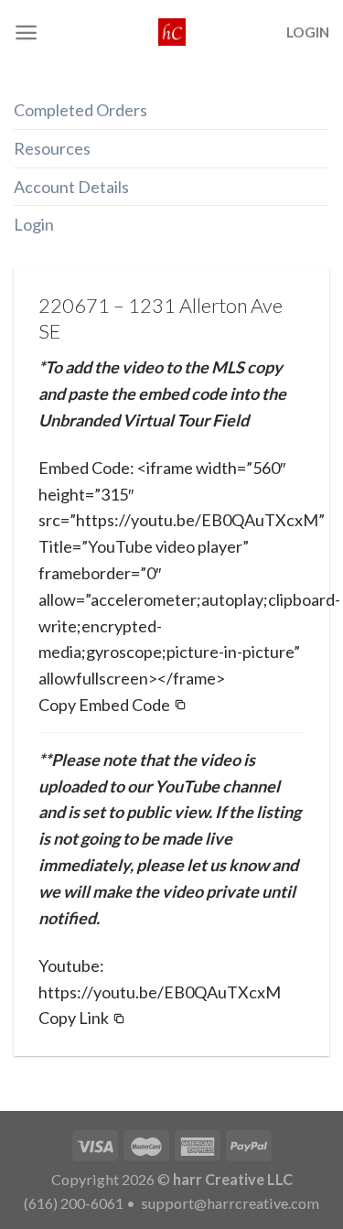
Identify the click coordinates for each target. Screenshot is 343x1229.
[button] (112, 705)
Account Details (71, 187)
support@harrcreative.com (228, 1203)
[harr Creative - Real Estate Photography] (172, 32)
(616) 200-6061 (73, 1203)
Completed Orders (80, 110)
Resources (52, 148)
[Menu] (26, 32)
